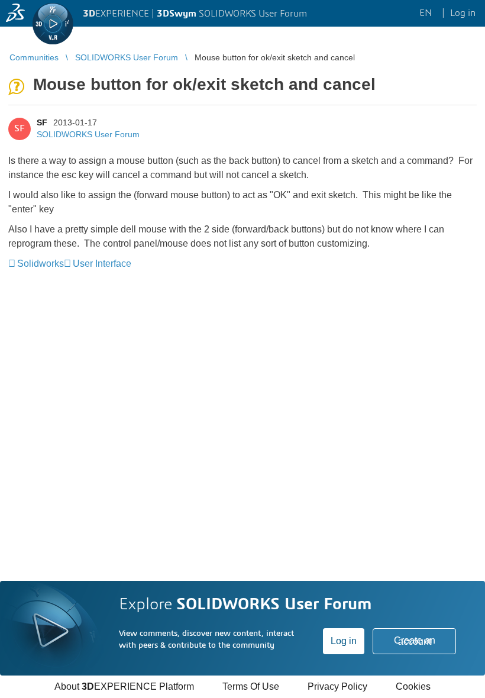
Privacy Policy (337, 686)
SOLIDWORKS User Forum (88, 134)
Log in (344, 641)
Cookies (413, 686)
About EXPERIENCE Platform (124, 686)
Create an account (414, 641)
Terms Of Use (250, 686)
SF (42, 122)
